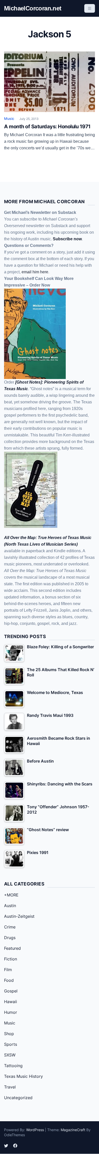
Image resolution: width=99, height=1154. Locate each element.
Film (8, 969)
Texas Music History (23, 1076)
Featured (12, 948)
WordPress (35, 1130)
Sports (10, 1044)
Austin (10, 905)
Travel (10, 1086)
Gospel (11, 990)
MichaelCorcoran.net (32, 8)
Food (9, 980)
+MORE (11, 894)
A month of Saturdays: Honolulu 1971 (47, 126)
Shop (9, 1033)
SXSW (9, 1054)
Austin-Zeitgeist (19, 916)
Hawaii (10, 1001)
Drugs (9, 937)
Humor (10, 1012)
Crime (9, 926)
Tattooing (13, 1065)
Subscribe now (67, 239)
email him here (35, 272)
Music (9, 118)
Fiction (10, 958)
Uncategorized (18, 1097)
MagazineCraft (73, 1130)
